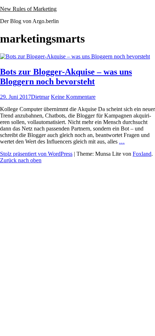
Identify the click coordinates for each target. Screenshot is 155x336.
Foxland (142, 154)
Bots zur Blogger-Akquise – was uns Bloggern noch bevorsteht (66, 76)
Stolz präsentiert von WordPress (36, 154)
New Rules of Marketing (28, 9)
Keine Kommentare (73, 97)
